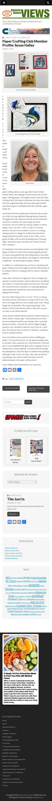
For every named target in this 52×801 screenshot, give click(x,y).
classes (42, 581)
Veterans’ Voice (22, 611)
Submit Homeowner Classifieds (13, 769)
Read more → (13, 514)
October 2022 (24, 38)
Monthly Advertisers (9, 753)
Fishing (42, 586)
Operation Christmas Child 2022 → (36, 389)
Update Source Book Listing (12, 782)
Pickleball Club (15, 599)
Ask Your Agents (16, 578)
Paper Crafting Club (16, 379)
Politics (25, 599)
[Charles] (26, 31)
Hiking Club (15, 593)
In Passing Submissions (11, 746)
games (24, 589)
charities (19, 581)
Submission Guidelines (10, 766)
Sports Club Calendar (10, 763)
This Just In (15, 499)
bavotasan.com (37, 797)
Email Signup (7, 737)
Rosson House (26, 603)
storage (13, 606)
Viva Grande (33, 611)
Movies (16, 596)
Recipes (30, 599)
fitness (9, 589)
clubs (10, 585)
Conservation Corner (20, 586)
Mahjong (31, 593)
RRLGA (35, 602)
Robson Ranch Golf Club (13, 553)
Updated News (15, 495)
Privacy (5, 785)
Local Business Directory (11, 750)
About (4, 724)
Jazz (26, 593)
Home (4, 720)
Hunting (22, 593)
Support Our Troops (28, 605)
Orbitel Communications (13, 556)
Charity (26, 581)
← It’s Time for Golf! (11, 388)
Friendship (17, 589)
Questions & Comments (11, 779)
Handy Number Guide (10, 740)
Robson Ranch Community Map (13, 759)
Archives (5, 730)
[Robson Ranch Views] (26, 12)
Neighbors (22, 596)
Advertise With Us (11, 548)
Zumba (39, 614)
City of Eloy (34, 581)
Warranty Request (11, 558)
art (8, 577)
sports (8, 606)
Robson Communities (10, 756)
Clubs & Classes (11, 38)
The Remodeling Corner (34, 608)
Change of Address (9, 733)
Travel (10, 611)
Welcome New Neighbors (21, 614)
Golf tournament (32, 589)
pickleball (38, 596)
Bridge (27, 577)
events (34, 585)
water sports (41, 611)
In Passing (6, 743)
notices (28, 596)
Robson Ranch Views (25, 795)
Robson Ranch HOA (12, 551)
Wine (33, 614)
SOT (42, 602)
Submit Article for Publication (12, 772)
